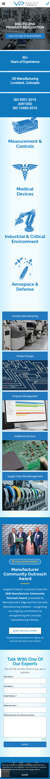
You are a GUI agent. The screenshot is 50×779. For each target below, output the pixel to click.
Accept (25, 775)
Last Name (9, 686)
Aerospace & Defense (25, 287)
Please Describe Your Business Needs (19, 715)
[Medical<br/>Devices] (25, 173)
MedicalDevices (25, 191)
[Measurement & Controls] (25, 125)
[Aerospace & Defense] (25, 268)
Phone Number (11, 705)
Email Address (10, 696)
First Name (9, 676)
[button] (3, 3)
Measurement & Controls (25, 144)
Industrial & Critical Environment (25, 239)
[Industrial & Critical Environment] (25, 220)
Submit (25, 744)
